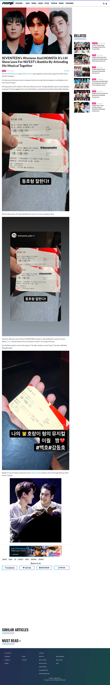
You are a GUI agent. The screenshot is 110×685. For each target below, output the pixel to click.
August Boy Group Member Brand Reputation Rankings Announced (98, 108)
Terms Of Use (42, 660)
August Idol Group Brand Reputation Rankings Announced (100, 95)
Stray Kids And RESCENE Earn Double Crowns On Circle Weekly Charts (100, 83)
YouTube (24, 660)
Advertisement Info (44, 673)
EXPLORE (19, 3)
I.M (32, 74)
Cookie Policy (43, 666)
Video (33, 3)
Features (69, 3)
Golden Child (35, 473)
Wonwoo (15, 74)
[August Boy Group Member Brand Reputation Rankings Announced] (82, 107)
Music (61, 3)
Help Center (59, 660)
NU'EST (26, 559)
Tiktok (62, 568)
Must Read (10, 640)
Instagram (44, 568)
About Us (41, 656)
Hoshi (9, 341)
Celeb (40, 3)
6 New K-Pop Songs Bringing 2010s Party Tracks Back (98, 47)
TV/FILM (54, 3)
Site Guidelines (60, 656)
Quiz (28, 3)
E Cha (67, 70)
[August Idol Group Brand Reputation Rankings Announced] (82, 95)
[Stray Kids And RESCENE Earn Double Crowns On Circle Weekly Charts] (82, 83)
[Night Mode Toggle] (106, 3)
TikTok (23, 656)
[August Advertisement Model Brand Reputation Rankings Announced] (82, 59)
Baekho (4, 559)
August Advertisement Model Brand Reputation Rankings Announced (99, 59)
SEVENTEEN (6, 74)
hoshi (10, 559)
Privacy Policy (43, 663)
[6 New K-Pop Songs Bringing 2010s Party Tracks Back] (82, 47)
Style (47, 3)
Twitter (27, 568)
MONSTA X (26, 74)
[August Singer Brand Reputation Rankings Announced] (82, 71)
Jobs (57, 663)
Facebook (10, 568)
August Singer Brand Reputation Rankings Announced (98, 71)
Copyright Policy (43, 670)
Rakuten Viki (58, 680)
